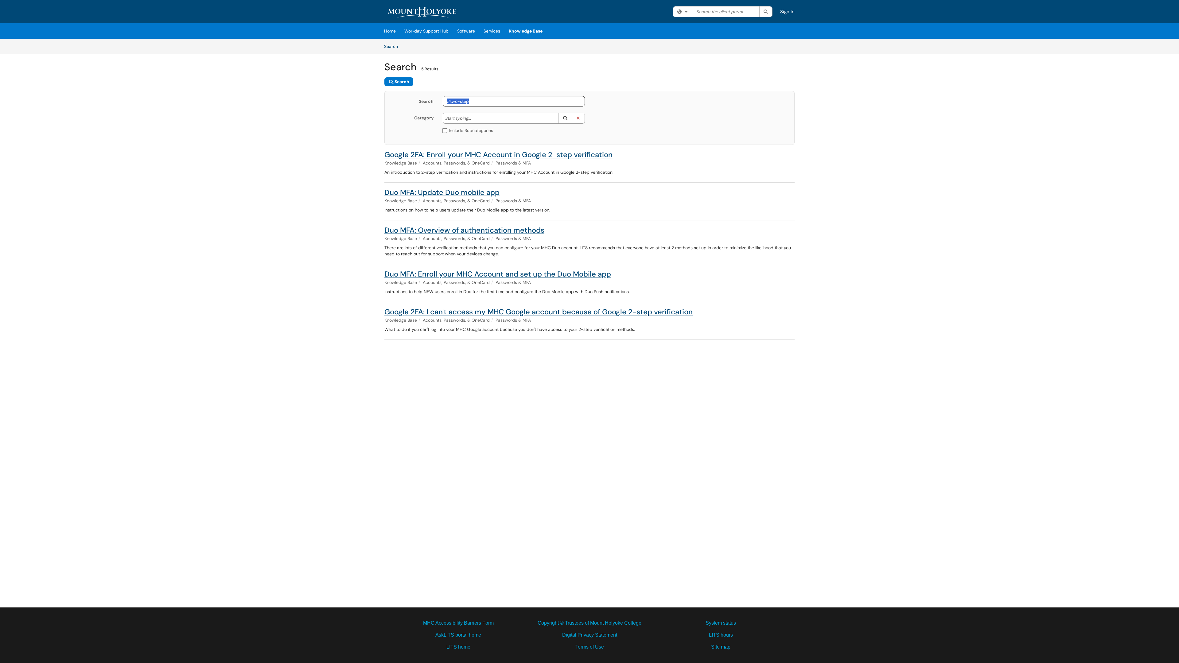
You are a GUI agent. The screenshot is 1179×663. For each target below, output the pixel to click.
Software (466, 31)
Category (424, 118)
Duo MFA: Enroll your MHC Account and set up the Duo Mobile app (497, 274)
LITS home (458, 646)
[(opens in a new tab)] (422, 12)
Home (390, 31)
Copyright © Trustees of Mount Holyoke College (589, 623)
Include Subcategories (471, 130)
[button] (565, 118)
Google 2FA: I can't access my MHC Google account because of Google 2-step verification (538, 311)
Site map (720, 646)
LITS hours (721, 635)
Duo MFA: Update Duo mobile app (442, 192)
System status (721, 623)
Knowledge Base (526, 31)
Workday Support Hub (426, 31)
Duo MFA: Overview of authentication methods (464, 230)
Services (492, 31)
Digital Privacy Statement (589, 635)
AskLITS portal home (458, 635)
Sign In (787, 12)
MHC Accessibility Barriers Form (458, 623)
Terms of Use (589, 646)
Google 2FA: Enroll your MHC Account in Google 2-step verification (498, 154)
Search (393, 46)
